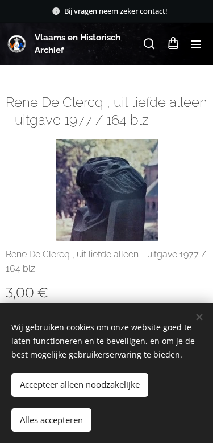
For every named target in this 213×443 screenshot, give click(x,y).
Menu (196, 43)
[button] (149, 44)
